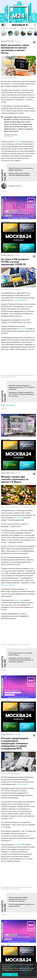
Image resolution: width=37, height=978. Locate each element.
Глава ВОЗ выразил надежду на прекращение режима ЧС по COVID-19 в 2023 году (21, 387)
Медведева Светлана (15, 186)
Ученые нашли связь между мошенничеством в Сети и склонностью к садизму (18, 899)
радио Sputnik (18, 518)
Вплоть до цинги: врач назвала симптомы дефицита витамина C (19, 174)
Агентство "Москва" (8, 585)
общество (4, 191)
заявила (21, 329)
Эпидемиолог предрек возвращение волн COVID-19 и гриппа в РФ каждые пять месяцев (21, 394)
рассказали (17, 142)
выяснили (17, 600)
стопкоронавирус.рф (20, 300)
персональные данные (18, 966)
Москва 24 (18, 25)
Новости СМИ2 (5, 221)
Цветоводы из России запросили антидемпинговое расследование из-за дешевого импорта (21, 660)
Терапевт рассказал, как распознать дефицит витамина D (21, 169)
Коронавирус (10, 405)
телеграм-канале (22, 784)
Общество (18, 41)
